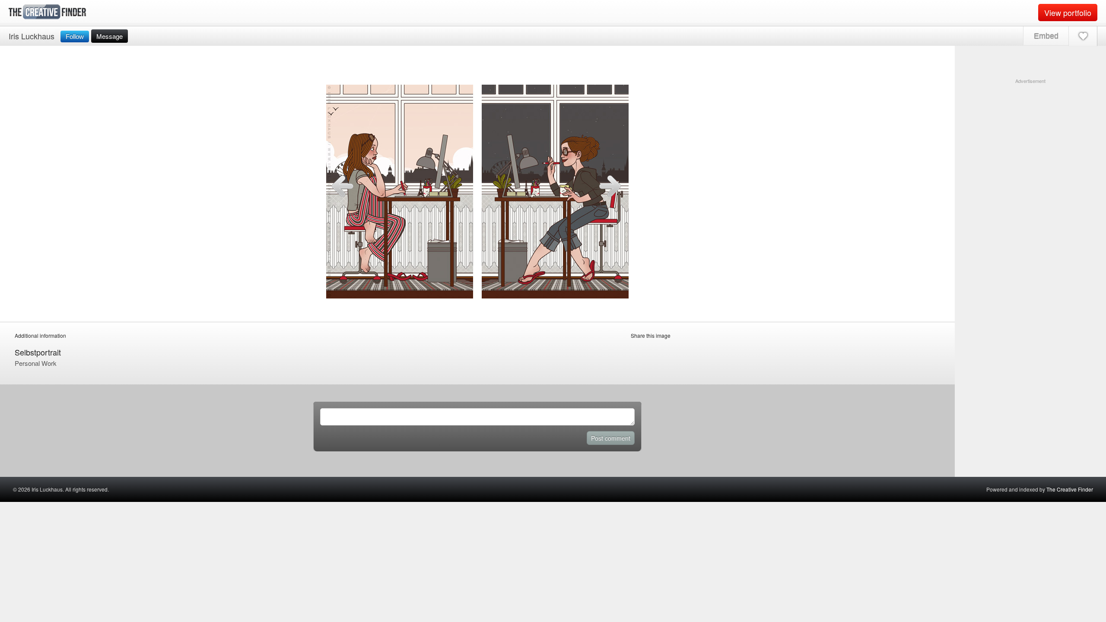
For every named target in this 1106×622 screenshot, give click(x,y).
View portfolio (1067, 12)
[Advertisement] (1030, 139)
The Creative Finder (1069, 489)
